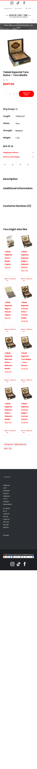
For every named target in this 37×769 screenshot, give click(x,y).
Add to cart (26, 94)
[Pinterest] (20, 164)
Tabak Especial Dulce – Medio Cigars (8, 257)
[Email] (28, 164)
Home (6, 25)
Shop (10, 25)
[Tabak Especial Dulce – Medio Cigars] (10, 241)
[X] (12, 164)
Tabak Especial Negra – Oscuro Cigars (8, 308)
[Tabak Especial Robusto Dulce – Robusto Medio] (10, 393)
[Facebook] (5, 164)
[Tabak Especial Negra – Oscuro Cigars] (10, 292)
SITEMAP (6, 535)
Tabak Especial (20, 444)
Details (14, 279)
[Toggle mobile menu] (33, 20)
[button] (18, 152)
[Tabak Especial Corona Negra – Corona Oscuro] (27, 393)
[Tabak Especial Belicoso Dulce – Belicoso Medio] (10, 342)
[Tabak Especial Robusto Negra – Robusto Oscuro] (27, 241)
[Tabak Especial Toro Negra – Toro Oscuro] (27, 342)
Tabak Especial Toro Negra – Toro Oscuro (26, 359)
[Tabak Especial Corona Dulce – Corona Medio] (27, 292)
